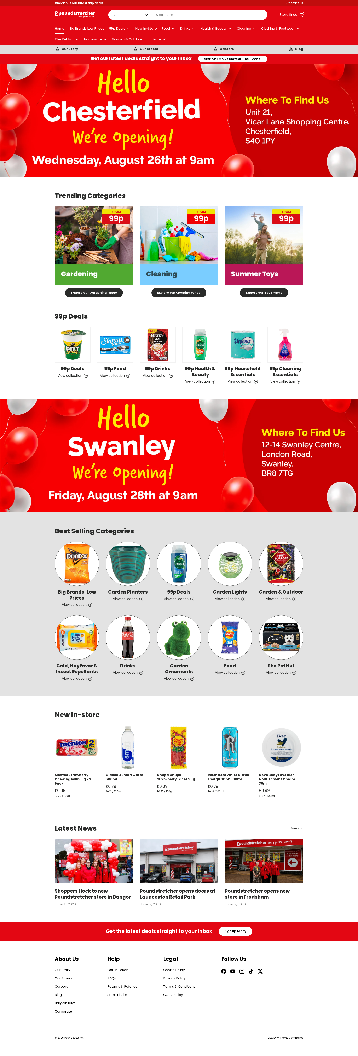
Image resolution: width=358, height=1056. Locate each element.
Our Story (70, 49)
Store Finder (117, 994)
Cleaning (244, 28)
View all (297, 828)
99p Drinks (157, 369)
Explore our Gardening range (94, 293)
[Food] (230, 637)
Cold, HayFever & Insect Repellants (77, 669)
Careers (227, 49)
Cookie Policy (174, 970)
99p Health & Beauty (200, 372)
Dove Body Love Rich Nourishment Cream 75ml (277, 779)
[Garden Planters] (128, 564)
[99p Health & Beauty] (200, 344)
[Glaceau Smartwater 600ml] (128, 747)
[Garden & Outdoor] (281, 564)
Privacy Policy (174, 978)
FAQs (111, 978)
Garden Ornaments (179, 669)
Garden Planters (128, 592)
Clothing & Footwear (278, 28)
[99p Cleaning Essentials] (285, 344)
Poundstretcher (73, 1037)
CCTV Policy (173, 994)
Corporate (63, 1011)
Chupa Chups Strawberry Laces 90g (176, 777)
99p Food (115, 369)
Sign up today (235, 931)
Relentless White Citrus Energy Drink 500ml (228, 777)
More (156, 39)
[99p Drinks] (157, 344)
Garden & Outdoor (127, 39)
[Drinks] (128, 637)
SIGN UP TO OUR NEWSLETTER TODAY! (232, 59)
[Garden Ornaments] (179, 637)
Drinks (185, 28)
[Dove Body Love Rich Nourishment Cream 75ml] (281, 747)
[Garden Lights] (230, 564)
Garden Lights (230, 592)
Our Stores (149, 49)
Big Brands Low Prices (86, 28)
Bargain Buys (65, 1003)
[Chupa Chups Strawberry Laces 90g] (179, 747)
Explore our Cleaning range (179, 293)
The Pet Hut (64, 39)
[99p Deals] (72, 344)
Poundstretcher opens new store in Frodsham (257, 894)
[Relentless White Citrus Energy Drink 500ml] (230, 747)
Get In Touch (117, 970)
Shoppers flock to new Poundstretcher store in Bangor (93, 894)
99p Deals (117, 28)
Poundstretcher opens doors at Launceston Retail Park (177, 894)
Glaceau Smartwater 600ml (124, 777)
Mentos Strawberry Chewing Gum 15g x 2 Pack (73, 779)
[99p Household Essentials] (242, 344)
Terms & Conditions (179, 986)
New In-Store (146, 28)
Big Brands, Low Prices (77, 595)
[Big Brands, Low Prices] (77, 564)
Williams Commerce (290, 1037)
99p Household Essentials (243, 372)
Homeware (93, 39)
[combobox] (187, 15)
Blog (299, 49)
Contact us (294, 3)
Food (166, 28)
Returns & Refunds (122, 986)
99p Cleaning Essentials (285, 372)
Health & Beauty (213, 28)
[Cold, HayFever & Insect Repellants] (77, 637)
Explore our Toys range (264, 293)
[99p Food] (115, 344)
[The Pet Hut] (281, 637)
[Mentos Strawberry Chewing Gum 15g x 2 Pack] (77, 747)
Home (59, 28)
